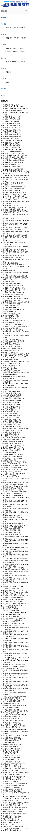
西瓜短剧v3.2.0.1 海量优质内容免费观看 (14, 491)
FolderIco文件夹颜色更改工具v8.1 (13, 820)
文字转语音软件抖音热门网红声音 (13, 804)
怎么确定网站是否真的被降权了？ (13, 209)
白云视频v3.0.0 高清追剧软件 (11, 147)
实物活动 (15, 48)
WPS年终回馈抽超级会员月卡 (12, 136)
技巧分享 (15, 62)
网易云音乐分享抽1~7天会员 (11, 133)
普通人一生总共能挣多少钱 (11, 240)
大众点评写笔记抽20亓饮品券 (11, 761)
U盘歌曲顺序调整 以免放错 (11, 819)
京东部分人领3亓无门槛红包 (11, 328)
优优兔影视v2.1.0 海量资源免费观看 (13, 398)
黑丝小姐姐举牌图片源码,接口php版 (13, 309)
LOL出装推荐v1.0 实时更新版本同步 (13, 449)
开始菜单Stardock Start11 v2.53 (11, 815)
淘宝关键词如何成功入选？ (11, 713)
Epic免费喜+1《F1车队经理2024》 (13, 348)
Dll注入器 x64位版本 (9, 754)
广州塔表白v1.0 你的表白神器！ (12, 757)
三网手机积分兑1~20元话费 (11, 121)
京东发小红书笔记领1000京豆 (11, 530)
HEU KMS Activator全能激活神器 (12, 620)
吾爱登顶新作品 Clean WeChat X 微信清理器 (16, 302)
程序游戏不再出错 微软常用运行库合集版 (15, 796)
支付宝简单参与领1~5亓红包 (11, 144)
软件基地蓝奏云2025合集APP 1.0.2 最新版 (15, 227)
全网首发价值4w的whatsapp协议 (12, 605)
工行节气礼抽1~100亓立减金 (11, 397)
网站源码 (16, 38)
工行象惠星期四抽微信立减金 (11, 300)
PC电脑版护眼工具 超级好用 (11, 698)
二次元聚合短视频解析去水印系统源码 (14, 612)
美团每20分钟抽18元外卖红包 (11, 393)
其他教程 (22, 62)
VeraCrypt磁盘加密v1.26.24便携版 (13, 811)
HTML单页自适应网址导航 (11, 610)
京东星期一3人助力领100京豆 (11, 120)
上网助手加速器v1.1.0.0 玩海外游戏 (13, 292)
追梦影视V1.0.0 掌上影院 (10, 781)
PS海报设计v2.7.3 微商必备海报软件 (13, 826)
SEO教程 (8, 62)
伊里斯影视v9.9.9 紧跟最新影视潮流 (13, 159)
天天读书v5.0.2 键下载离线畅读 (12, 477)
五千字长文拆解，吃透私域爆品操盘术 (14, 250)
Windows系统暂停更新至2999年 (12, 744)
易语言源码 (9, 38)
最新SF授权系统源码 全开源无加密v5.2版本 (16, 802)
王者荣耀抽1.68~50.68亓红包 (11, 129)
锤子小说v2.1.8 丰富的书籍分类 (12, 780)
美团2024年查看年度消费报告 (11, 304)
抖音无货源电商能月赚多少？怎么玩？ (14, 255)
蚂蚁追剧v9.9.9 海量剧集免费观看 (13, 441)
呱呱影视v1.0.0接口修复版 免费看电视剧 (15, 807)
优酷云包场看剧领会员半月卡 (11, 402)
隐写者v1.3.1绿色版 (8, 824)
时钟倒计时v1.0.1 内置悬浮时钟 (12, 765)
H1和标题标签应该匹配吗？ (11, 212)
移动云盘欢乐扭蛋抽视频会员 (11, 125)
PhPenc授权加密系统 (9, 270)
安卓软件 (15, 27)
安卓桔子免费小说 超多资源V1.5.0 (13, 339)
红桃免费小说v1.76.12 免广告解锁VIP (14, 525)
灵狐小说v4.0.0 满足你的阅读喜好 (13, 809)
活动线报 (3, 44)
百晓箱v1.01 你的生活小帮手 (11, 770)
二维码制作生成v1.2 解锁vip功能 (12, 830)
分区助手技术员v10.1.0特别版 (11, 774)
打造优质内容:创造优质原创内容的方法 (14, 194)
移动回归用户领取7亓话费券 (11, 406)
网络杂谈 (8, 72)
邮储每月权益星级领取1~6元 (11, 118)
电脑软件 (8, 27)
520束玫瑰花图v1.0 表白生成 (11, 755)
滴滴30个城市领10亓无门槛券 (11, 424)
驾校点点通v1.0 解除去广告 (11, 718)
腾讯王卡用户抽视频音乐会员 (11, 415)
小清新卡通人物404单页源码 (11, 190)
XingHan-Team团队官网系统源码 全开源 (14, 186)
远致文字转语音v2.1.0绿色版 (11, 822)
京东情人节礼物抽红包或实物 (11, 346)
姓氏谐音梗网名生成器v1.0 (11, 343)
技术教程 (3, 58)
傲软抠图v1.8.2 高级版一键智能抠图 (13, 341)
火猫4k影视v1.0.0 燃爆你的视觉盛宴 (13, 785)
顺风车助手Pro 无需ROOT (10, 352)
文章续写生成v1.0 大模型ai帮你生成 (13, 445)
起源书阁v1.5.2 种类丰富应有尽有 (13, 447)
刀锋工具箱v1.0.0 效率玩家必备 (12, 467)
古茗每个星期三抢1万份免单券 (12, 421)
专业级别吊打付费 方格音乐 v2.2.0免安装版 (15, 828)
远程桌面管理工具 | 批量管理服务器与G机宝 (16, 772)
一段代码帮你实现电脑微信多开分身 (13, 700)
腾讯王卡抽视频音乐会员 (10, 475)
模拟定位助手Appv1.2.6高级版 (12, 778)
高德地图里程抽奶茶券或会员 (11, 529)
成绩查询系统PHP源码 (9, 460)
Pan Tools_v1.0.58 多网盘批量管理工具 (14, 618)
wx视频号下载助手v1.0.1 (10, 742)
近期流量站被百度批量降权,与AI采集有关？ (16, 211)
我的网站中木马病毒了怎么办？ (12, 516)
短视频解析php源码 (8, 281)
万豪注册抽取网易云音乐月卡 (11, 319)
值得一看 (3, 68)
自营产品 (8, 82)
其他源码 (23, 38)
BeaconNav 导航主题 (9, 367)
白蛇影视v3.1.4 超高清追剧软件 (12, 443)
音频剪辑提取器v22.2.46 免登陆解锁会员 (15, 783)
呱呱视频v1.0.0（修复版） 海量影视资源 (15, 465)
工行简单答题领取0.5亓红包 (11, 317)
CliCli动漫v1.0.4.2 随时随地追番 (12, 493)
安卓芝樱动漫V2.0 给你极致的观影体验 (14, 157)
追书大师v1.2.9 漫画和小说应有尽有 (13, 285)
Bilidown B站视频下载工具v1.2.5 (12, 311)
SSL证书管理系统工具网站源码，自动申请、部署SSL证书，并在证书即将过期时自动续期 (15, 179)
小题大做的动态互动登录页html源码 (13, 188)
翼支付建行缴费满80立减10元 (11, 668)
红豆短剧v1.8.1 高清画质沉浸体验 (13, 527)
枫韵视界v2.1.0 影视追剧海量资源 (13, 523)
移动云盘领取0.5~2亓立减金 (11, 417)
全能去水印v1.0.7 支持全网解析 (12, 767)
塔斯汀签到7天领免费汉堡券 (11, 127)
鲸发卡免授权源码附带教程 (11, 616)
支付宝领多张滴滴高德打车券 (11, 146)
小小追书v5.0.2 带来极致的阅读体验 (13, 623)
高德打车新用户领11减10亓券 (11, 363)
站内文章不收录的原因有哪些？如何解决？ (15, 558)
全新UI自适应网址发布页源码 (12, 701)
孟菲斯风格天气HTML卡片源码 (12, 458)
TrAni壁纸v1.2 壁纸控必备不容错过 (13, 456)
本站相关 (3, 78)
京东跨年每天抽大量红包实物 (11, 296)
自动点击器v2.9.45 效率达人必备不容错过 (15, 469)
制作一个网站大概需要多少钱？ (12, 391)
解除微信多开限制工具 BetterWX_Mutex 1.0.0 (16, 813)
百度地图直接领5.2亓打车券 (11, 359)
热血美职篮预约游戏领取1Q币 (12, 131)
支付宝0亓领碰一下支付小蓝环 (12, 116)
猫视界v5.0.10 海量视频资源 (11, 622)
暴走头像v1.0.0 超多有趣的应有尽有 (13, 149)
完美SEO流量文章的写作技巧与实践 (13, 568)
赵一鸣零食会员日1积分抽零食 (12, 534)
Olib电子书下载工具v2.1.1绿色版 (12, 601)
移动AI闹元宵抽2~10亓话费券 (12, 400)
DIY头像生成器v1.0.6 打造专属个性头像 (15, 462)
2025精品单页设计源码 (9, 452)
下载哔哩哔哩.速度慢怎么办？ (12, 703)
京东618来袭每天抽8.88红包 (11, 759)
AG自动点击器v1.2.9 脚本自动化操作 (14, 294)
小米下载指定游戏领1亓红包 (11, 419)
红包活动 (8, 51)
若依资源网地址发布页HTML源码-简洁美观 (16, 354)
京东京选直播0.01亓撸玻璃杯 (11, 142)
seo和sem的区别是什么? (10, 200)
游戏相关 (22, 27)
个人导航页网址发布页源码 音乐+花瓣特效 (15, 711)
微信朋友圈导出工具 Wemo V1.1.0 (13, 168)
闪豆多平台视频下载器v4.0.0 (11, 806)
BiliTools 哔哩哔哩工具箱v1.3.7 (12, 800)
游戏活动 (22, 48)
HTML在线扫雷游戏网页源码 (11, 313)
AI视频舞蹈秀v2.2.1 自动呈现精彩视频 (14, 763)
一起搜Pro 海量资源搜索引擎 (11, 291)
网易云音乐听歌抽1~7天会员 (11, 707)
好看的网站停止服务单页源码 (11, 750)
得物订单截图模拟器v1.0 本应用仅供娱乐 (15, 155)
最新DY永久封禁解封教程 (10, 263)
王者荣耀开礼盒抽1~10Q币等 (11, 436)
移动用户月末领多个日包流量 (11, 614)
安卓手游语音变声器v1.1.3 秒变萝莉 (13, 490)
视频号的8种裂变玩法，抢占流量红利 (14, 265)
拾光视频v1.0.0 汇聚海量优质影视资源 (14, 664)
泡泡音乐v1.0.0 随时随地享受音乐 (13, 739)
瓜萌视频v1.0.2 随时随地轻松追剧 (13, 791)
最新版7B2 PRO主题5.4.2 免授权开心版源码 (16, 175)
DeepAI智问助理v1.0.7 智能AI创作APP (14, 715)
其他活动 (22, 51)
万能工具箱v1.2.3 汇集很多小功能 (13, 324)
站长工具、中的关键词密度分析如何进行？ (15, 705)
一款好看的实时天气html (10, 413)
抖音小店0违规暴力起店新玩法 (12, 257)
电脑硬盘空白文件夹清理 (10, 305)
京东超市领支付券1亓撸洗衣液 (12, 426)
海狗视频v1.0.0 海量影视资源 (11, 737)
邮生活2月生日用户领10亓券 (11, 410)
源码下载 (3, 34)
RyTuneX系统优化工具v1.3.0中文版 (13, 599)
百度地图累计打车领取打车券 (11, 404)
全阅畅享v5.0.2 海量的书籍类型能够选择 (15, 326)
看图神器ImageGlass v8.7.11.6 (11, 164)
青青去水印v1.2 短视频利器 (11, 722)
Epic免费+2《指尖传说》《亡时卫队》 (14, 726)
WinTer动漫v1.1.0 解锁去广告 (11, 371)
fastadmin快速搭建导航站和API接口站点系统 (16, 361)
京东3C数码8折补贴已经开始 (11, 365)
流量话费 (8, 48)
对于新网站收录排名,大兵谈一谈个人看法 (15, 198)
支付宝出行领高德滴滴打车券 (11, 709)
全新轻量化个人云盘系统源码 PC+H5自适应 (16, 798)
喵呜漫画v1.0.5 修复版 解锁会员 (12, 789)
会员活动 (15, 51)
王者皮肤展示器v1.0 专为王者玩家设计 (14, 729)
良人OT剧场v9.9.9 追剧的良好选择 (13, 151)
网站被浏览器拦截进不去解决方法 (13, 107)
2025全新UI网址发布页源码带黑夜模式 (14, 192)
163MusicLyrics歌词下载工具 (11, 315)
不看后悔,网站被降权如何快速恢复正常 (14, 207)
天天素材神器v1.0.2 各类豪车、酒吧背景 (15, 768)
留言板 (3, 95)
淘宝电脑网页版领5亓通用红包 (12, 134)
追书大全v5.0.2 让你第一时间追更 (13, 162)
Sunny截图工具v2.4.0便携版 (11, 138)
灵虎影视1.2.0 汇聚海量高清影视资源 (14, 320)
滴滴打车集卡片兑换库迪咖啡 (11, 123)
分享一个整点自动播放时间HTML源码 (14, 696)
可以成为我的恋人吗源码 (10, 411)
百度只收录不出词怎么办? (10, 205)
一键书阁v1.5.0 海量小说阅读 (11, 716)
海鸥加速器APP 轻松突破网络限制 (13, 140)
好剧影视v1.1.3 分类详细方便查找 (13, 454)
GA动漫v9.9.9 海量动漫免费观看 (12, 439)
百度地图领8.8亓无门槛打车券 (12, 471)
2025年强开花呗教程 (9, 218)
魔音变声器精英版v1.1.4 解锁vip (12, 517)
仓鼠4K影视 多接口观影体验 (11, 748)
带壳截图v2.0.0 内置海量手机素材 (13, 495)
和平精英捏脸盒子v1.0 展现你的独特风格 (15, 735)
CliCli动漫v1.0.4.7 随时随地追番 (12, 787)
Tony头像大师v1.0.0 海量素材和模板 (13, 160)
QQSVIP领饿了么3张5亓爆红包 (12, 395)
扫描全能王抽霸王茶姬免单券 (11, 283)
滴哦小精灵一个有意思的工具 (11, 166)
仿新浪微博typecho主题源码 (11, 609)
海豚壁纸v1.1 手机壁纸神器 (11, 740)
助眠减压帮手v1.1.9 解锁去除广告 (13, 330)
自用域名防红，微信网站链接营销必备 (14, 603)
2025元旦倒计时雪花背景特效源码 (13, 183)
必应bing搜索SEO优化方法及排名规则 (14, 196)
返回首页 (26, 10)
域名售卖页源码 (7, 185)
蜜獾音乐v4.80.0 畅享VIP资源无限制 (13, 153)
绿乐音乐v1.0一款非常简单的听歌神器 (14, 438)
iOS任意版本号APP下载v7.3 (11, 369)
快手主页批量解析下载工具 (11, 307)
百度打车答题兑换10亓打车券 (11, 345)
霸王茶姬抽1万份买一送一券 (11, 728)
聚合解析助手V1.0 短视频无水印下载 (14, 776)
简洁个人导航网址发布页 (10, 752)
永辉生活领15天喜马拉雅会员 (11, 432)
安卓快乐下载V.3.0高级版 (10, 746)
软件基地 (3, 24)
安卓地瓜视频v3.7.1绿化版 (10, 625)
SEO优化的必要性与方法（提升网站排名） (15, 569)
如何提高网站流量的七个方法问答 (13, 590)
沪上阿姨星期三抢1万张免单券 (12, 423)
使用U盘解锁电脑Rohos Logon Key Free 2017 (16, 298)
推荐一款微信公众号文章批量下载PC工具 (15, 235)
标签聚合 (3, 88)
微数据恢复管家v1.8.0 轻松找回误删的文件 (15, 287)
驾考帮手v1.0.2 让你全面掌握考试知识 (14, 289)
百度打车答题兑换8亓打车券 (11, 322)
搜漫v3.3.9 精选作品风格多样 (11, 463)
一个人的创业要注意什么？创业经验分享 (15, 276)
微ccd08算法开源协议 (9, 607)
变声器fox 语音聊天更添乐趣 (11, 450)
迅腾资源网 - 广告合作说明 (11, 105)
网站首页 (3, 17)
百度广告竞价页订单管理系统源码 (13, 170)
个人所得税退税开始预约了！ (11, 434)
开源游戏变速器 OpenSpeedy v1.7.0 (13, 229)
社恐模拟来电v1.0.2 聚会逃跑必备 (13, 720)
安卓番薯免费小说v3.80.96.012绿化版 (14, 473)
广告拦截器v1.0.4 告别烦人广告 (12, 724)
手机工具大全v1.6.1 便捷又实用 (12, 817)
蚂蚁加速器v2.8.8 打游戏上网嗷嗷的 (13, 666)
